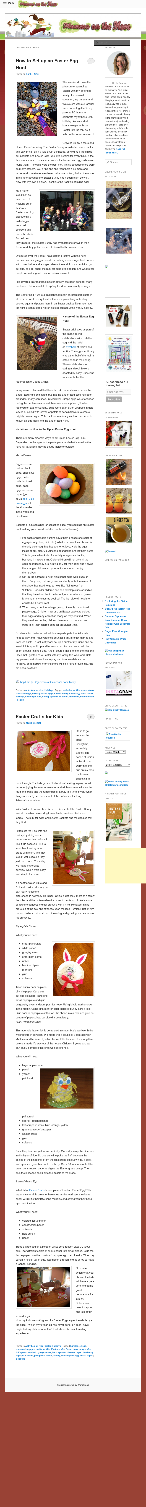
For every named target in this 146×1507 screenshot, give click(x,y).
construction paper (25, 1349)
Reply (20, 699)
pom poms (39, 1355)
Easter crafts (58, 1349)
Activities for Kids (34, 690)
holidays (20, 696)
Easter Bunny (61, 693)
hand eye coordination (63, 1352)
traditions (74, 696)
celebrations (87, 690)
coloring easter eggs (42, 693)
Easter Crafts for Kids (39, 716)
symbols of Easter (59, 696)
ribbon (49, 1355)
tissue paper (86, 1355)
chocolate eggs (23, 693)
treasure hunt (87, 696)
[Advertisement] (125, 865)
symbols (71, 347)
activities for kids (71, 690)
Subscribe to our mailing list (117, 383)
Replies (20, 1358)
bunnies (74, 1345)
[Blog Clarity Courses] (117, 709)
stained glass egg (70, 1355)
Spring (45, 696)
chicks (82, 1345)
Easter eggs (72, 1349)
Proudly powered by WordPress (73, 1384)
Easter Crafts (37, 1190)
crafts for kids (43, 1349)
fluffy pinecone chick (26, 1352)
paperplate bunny (84, 1352)
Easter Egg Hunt (77, 693)
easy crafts (85, 1349)
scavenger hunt (33, 696)
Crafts (48, 1345)
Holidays (49, 690)
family (90, 693)
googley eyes (44, 1352)
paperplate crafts (24, 1355)
